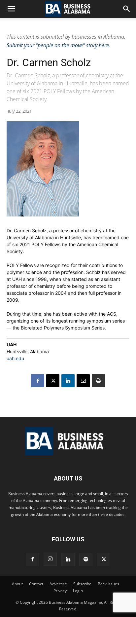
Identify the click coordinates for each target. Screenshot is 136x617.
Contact (36, 584)
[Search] (127, 9)
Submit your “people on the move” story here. (58, 45)
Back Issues (108, 584)
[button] (11, 9)
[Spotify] (85, 559)
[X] (52, 380)
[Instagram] (50, 559)
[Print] (98, 380)
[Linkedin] (68, 380)
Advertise (58, 584)
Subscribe (82, 584)
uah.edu (15, 358)
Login (78, 591)
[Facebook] (37, 380)
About (17, 584)
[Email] (83, 380)
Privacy (60, 591)
